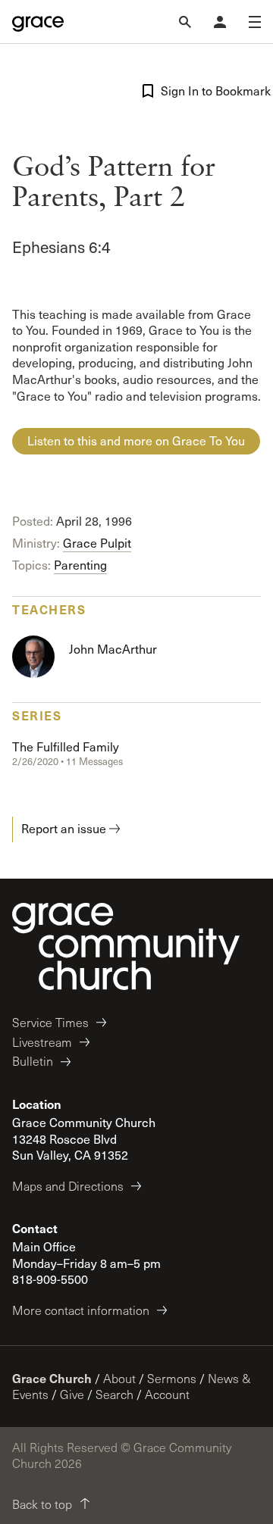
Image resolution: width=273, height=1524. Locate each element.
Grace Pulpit (97, 543)
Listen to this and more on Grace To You (136, 440)
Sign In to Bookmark (211, 90)
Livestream (42, 1042)
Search (114, 1394)
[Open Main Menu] (254, 22)
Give (72, 1394)
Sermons (171, 1378)
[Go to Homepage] (38, 22)
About (119, 1378)
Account (167, 1394)
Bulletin (32, 1061)
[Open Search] (185, 22)
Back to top (42, 1504)
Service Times (50, 1022)
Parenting (80, 564)
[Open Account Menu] (220, 22)
